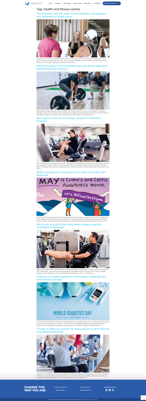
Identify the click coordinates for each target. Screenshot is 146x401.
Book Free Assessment (110, 3)
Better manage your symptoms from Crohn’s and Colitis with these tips (71, 174)
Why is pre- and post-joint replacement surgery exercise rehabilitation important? (68, 226)
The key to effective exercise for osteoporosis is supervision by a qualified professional (72, 330)
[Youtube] (113, 390)
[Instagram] (110, 390)
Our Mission (97, 3)
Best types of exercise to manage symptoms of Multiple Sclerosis (68, 119)
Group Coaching (77, 3)
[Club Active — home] (33, 3)
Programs (57, 3)
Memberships (67, 3)
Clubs (50, 3)
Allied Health (87, 3)
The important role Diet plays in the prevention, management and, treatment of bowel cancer (71, 15)
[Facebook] (106, 390)
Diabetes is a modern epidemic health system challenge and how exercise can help (71, 278)
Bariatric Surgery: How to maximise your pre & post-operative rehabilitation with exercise (71, 67)
